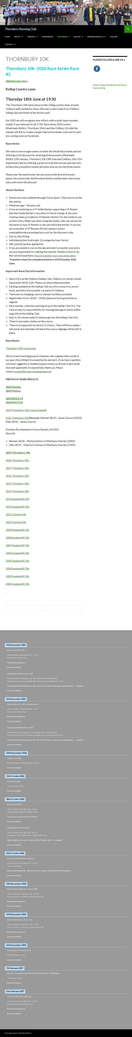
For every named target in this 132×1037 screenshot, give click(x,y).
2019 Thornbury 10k (18, 452)
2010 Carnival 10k (16, 522)
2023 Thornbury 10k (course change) (26, 410)
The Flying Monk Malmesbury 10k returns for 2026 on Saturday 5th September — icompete (45, 686)
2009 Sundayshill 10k (17, 529)
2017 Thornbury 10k (17, 467)
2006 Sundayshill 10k (17, 552)
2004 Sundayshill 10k (17, 568)
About (17, 37)
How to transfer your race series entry (55, 255)
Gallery (114, 37)
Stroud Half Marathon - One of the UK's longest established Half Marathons (39, 870)
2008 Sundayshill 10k (17, 537)
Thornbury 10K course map (21, 348)
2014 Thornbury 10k (17, 491)
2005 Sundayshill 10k (17, 560)
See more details (14, 667)
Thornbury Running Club (20, 29)
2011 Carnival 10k (16, 514)
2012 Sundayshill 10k (17, 506)
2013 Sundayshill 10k (17, 498)
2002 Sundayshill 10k (17, 583)
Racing (77, 37)
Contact (9, 44)
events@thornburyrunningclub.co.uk (32, 371)
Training (31, 37)
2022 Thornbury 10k (17, 417)
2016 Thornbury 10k (17, 475)
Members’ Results (95, 37)
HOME (7, 37)
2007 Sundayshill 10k (17, 545)
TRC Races (62, 37)
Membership (47, 37)
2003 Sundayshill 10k (17, 576)
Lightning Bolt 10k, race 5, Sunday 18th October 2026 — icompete (34, 840)
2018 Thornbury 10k (17, 460)
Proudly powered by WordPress (18, 1033)
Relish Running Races (16, 662)
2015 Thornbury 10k (17, 483)
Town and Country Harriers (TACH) (22, 817)
